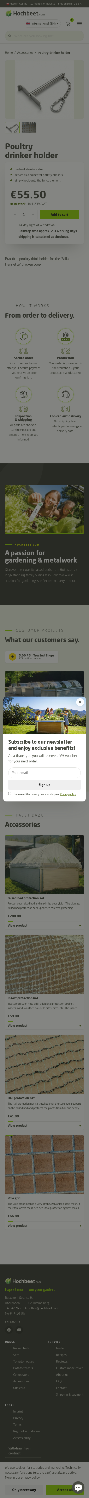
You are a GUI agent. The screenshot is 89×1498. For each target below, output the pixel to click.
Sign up (44, 784)
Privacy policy (68, 794)
